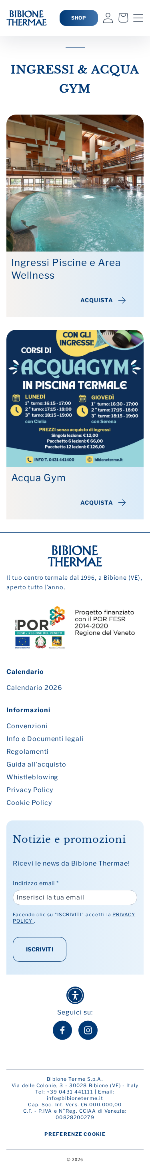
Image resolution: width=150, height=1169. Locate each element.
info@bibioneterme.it (75, 1098)
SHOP (79, 18)
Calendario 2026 (34, 687)
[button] (138, 18)
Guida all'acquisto (36, 764)
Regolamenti (27, 751)
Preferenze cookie (75, 1134)
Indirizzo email (36, 883)
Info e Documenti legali (45, 739)
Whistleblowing (32, 777)
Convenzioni (27, 726)
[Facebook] (62, 1030)
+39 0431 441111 (70, 1092)
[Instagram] (88, 1030)
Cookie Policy (29, 802)
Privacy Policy (29, 790)
